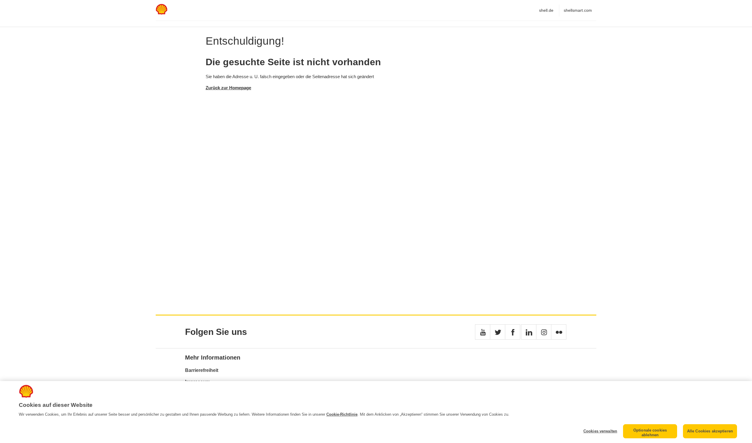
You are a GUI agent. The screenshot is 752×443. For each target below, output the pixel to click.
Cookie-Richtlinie (341, 414)
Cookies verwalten (600, 431)
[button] (482, 332)
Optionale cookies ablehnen (650, 432)
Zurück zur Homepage (228, 87)
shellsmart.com (578, 10)
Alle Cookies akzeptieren (710, 431)
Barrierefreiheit (201, 370)
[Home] (161, 13)
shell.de (546, 10)
